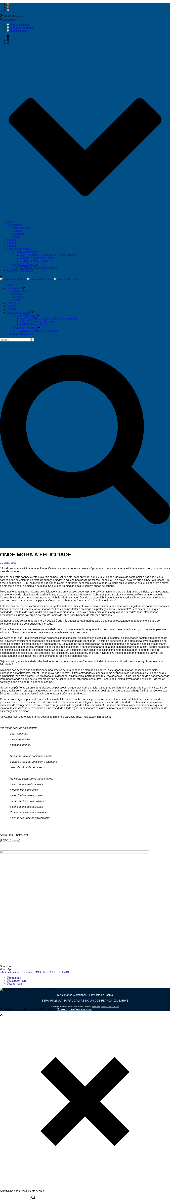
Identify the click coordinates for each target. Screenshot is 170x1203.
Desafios (18, 233)
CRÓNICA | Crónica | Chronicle (38, 258)
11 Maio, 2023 (8, 562)
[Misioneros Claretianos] (40, 279)
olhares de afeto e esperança (17, 972)
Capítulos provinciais (19, 248)
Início (10, 222)
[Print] (14, 977)
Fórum (17, 236)
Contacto (12, 245)
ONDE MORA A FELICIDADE (52, 972)
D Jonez (14, 840)
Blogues (11, 242)
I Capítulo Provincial (25, 252)
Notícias (11, 239)
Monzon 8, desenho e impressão (105, 1006)
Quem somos (14, 224)
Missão (17, 230)
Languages (9, 19)
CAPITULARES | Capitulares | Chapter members (49, 255)
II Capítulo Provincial (25, 264)
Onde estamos (21, 227)
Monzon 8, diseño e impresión (74, 1009)
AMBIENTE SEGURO (20, 270)
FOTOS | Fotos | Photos (34, 261)
